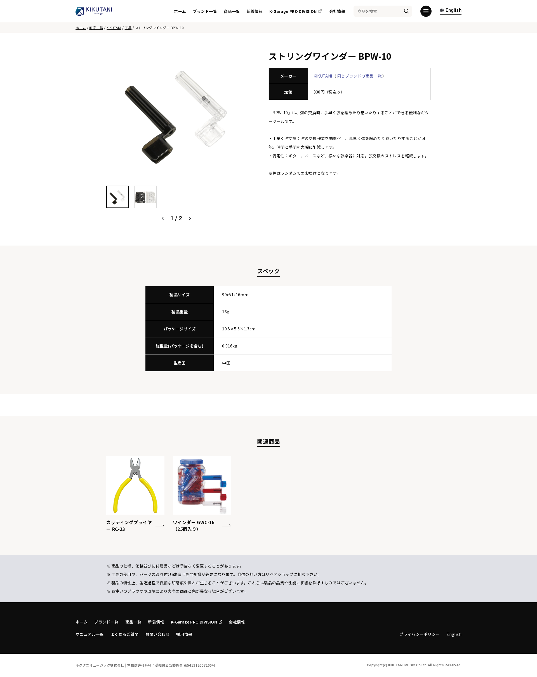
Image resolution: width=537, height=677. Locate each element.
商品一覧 (232, 11)
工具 (128, 27)
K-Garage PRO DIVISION (293, 11)
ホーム (180, 11)
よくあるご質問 (124, 634)
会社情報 (337, 11)
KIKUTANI (114, 27)
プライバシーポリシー (419, 634)
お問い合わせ (157, 634)
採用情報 (184, 634)
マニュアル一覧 (90, 634)
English (453, 10)
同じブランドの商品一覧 (359, 76)
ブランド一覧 (205, 11)
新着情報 (255, 11)
